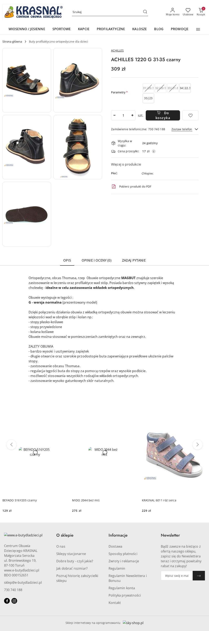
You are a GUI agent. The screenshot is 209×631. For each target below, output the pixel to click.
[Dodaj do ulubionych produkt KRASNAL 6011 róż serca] (202, 414)
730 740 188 (13, 590)
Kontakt (115, 602)
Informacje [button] (118, 535)
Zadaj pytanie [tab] (134, 260)
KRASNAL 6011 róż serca (159, 500)
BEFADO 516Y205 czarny (19, 500)
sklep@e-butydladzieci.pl (23, 582)
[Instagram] (14, 601)
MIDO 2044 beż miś (86, 500)
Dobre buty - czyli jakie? (74, 561)
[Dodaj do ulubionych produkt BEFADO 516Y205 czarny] (62, 414)
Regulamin (117, 568)
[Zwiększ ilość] (132, 115)
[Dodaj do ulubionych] (190, 115)
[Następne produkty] (197, 444)
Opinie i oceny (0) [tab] (96, 260)
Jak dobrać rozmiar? (72, 568)
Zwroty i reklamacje (124, 561)
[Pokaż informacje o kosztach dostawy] (153, 151)
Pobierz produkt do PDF (135, 186)
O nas (60, 546)
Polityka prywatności (125, 595)
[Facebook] (7, 601)
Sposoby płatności (123, 553)
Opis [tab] (67, 260)
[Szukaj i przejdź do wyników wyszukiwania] (145, 12)
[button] (198, 29)
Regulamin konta (122, 588)
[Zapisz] (199, 575)
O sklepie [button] (64, 535)
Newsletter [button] (170, 535)
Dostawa (115, 546)
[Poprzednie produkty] (11, 444)
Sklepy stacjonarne (71, 553)
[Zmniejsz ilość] (114, 115)
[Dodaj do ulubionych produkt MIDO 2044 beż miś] (132, 414)
